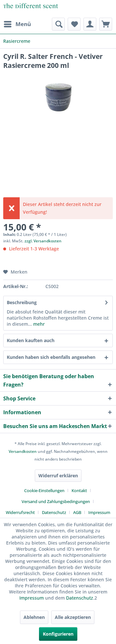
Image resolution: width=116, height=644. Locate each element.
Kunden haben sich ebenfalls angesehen (51, 357)
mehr (38, 324)
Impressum (99, 512)
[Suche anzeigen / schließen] (58, 24)
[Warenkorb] (105, 24)
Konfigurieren (58, 634)
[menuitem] (17, 24)
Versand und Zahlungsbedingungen (56, 501)
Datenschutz (54, 512)
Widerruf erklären (58, 475)
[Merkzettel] (74, 24)
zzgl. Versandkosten (43, 241)
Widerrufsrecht (20, 512)
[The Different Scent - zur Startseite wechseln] (30, 8)
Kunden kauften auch (30, 340)
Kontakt (79, 490)
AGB (77, 512)
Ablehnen (34, 617)
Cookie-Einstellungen (44, 490)
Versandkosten (23, 451)
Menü (23, 24)
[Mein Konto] (89, 24)
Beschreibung (22, 302)
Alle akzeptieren (73, 617)
